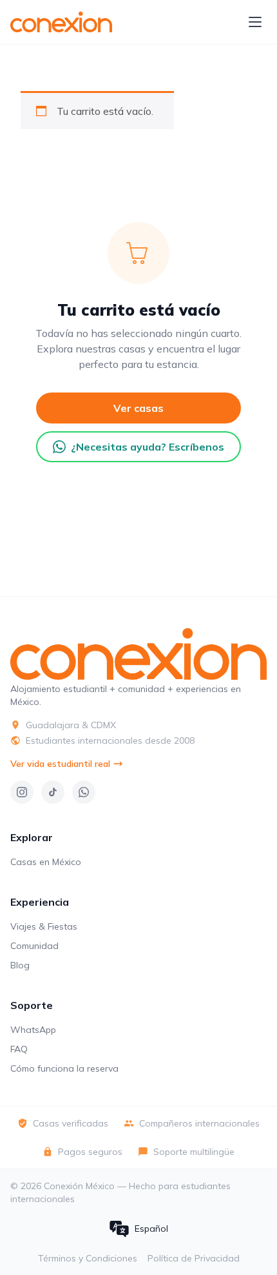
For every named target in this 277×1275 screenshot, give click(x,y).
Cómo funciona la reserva (64, 1068)
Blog (20, 965)
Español (151, 1228)
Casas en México (45, 862)
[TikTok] (52, 792)
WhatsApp (33, 1029)
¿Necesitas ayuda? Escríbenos (147, 446)
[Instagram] (21, 792)
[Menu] (255, 22)
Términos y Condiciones (87, 1258)
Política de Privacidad (194, 1258)
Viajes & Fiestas (43, 926)
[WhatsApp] (83, 792)
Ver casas (138, 408)
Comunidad (34, 946)
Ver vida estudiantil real (60, 764)
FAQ (19, 1049)
